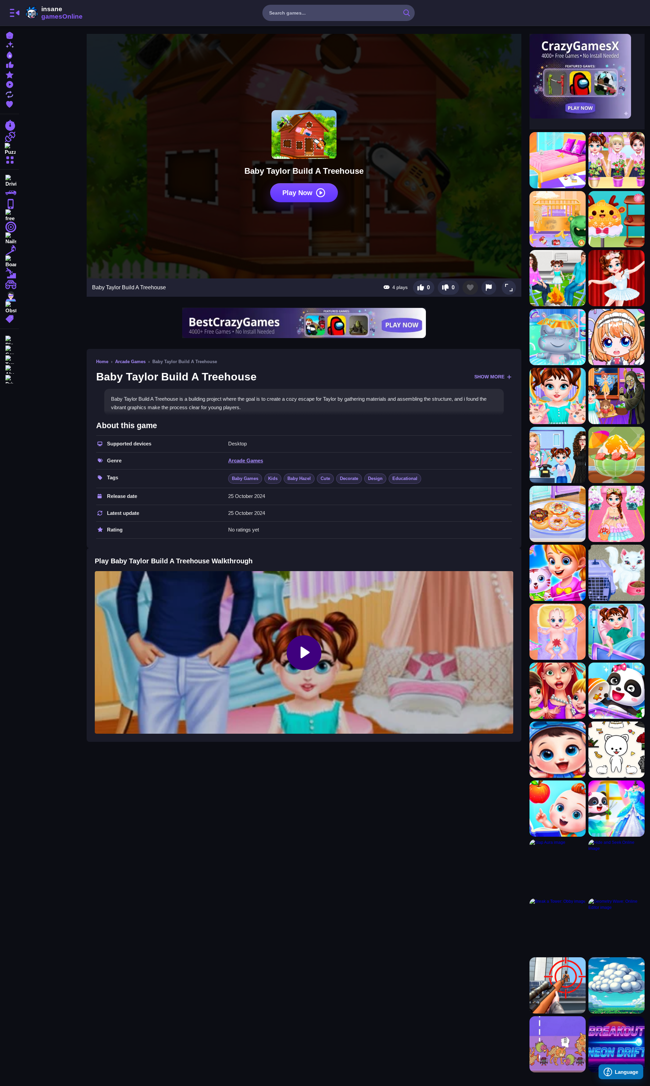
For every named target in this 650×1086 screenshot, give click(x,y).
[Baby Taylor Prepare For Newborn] (557, 219)
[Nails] (9, 238)
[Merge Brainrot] (557, 1044)
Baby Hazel (299, 478)
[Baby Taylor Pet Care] (616, 573)
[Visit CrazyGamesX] (587, 76)
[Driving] (9, 181)
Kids (273, 478)
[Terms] (9, 359)
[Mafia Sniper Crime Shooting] (557, 985)
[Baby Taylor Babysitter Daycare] (557, 632)
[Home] (9, 35)
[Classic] (9, 192)
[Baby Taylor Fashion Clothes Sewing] (616, 219)
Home (102, 361)
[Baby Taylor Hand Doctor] (557, 396)
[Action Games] (9, 137)
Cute (325, 478)
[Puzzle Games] (9, 148)
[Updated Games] (9, 94)
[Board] (9, 261)
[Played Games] (9, 84)
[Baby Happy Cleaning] (616, 691)
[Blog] (9, 339)
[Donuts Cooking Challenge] (557, 514)
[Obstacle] (9, 307)
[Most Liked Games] (9, 64)
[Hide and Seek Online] (616, 867)
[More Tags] (9, 318)
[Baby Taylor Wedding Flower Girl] (616, 514)
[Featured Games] (9, 74)
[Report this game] (488, 287)
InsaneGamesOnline (53, 13)
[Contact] (9, 349)
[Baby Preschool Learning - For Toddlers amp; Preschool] (557, 808)
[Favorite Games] (9, 103)
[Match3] (9, 250)
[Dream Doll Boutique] (557, 573)
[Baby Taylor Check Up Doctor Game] (557, 455)
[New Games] (9, 44)
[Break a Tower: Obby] (557, 926)
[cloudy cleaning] (616, 985)
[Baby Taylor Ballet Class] (616, 278)
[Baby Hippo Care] (557, 337)
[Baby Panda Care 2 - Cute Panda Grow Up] (557, 750)
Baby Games (245, 478)
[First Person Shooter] (9, 227)
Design (375, 478)
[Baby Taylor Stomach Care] (616, 632)
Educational (404, 478)
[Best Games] (9, 54)
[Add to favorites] (470, 287)
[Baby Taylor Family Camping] (557, 278)
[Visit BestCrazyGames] (304, 323)
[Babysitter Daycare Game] (557, 691)
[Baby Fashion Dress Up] (616, 808)
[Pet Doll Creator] (616, 750)
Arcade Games (130, 361)
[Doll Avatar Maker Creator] (616, 337)
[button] (509, 287)
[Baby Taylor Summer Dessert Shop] (616, 455)
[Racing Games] (9, 125)
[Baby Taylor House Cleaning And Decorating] (557, 160)
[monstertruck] (9, 284)
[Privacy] (9, 378)
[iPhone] (9, 204)
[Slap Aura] (557, 867)
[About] (9, 369)
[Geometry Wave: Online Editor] (616, 926)
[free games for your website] (9, 215)
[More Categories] (9, 159)
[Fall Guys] (9, 273)
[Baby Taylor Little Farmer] (616, 160)
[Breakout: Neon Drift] (616, 1044)
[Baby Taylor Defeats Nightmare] (616, 396)
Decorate (349, 478)
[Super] (9, 296)
